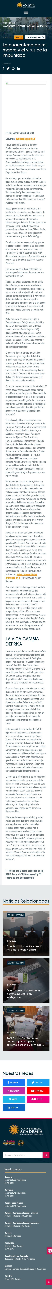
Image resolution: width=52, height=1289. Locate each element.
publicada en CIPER (25, 138)
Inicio (5, 23)
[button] (49, 1250)
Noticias (12, 23)
